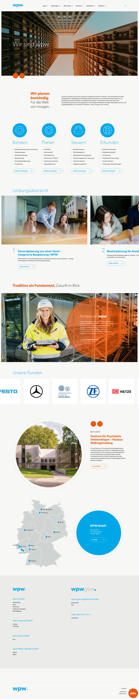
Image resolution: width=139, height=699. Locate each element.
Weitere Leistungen (21, 171)
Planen (48, 142)
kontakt (101, 6)
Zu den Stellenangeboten (90, 339)
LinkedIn (123, 688)
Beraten (20, 142)
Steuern (78, 142)
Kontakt (94, 540)
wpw (44, 6)
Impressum (123, 691)
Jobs (133, 693)
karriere (78, 6)
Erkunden (109, 142)
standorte (89, 6)
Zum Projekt (96, 466)
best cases (67, 6)
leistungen (55, 6)
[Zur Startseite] (18, 5)
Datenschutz (122, 693)
